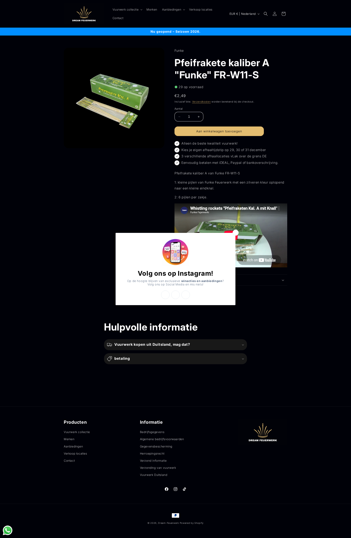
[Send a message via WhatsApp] (7, 530)
